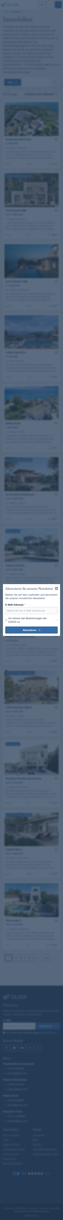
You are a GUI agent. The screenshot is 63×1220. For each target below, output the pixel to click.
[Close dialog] (56, 588)
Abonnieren (29, 630)
